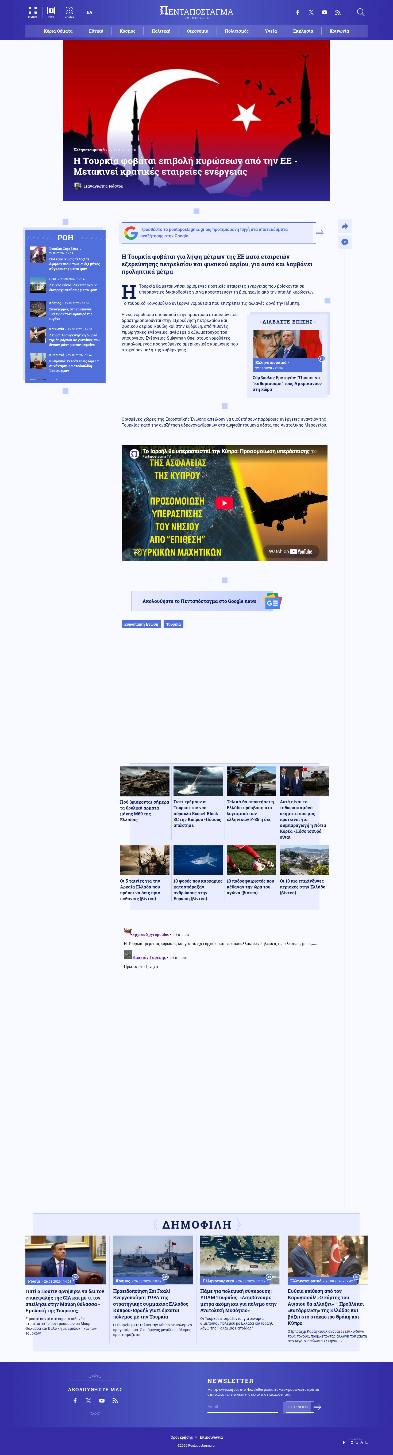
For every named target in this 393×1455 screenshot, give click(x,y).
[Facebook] (297, 12)
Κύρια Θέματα (58, 31)
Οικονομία (198, 31)
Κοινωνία (339, 31)
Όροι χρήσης (182, 1437)
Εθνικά (96, 31)
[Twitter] (311, 12)
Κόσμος (127, 31)
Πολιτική (161, 31)
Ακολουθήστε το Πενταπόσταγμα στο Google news (199, 601)
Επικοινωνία (211, 1437)
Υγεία (271, 31)
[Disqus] (225, 992)
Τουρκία (173, 624)
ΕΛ (89, 12)
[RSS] (338, 12)
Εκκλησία (303, 31)
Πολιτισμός (237, 31)
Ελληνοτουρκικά (89, 149)
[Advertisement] (225, 701)
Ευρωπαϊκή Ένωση (141, 624)
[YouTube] (324, 12)
